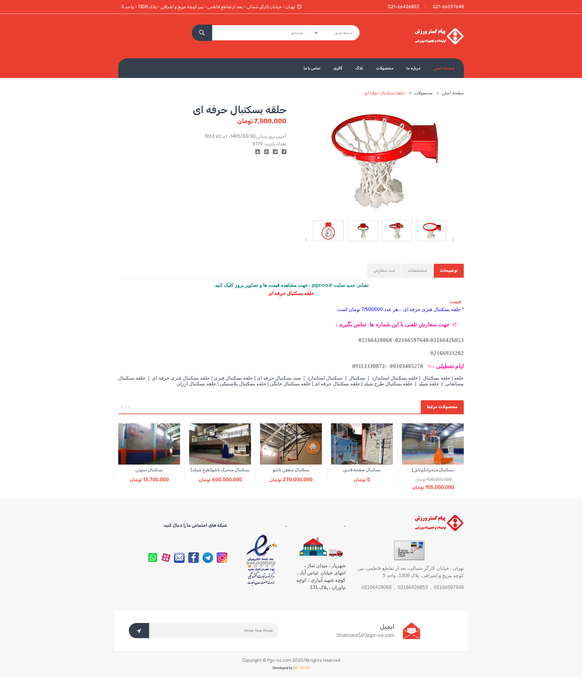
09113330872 (368, 366)
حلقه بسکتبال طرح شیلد (388, 383)
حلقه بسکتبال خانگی (290, 383)
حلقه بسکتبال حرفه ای (337, 383)
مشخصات (417, 270)
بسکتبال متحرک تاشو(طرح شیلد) (220, 469)
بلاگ (359, 68)
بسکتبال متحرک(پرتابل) (433, 469)
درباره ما (413, 68)
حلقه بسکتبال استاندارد (395, 378)
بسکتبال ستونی (149, 469)
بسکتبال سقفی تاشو (291, 469)
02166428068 (375, 340)
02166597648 (412, 340)
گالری (338, 68)
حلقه (459, 378)
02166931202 (447, 353)
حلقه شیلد (429, 383)
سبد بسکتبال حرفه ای (279, 378)
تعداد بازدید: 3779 (269, 144)
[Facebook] (284, 151)
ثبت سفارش (384, 270)
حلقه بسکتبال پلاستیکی (242, 383)
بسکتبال (357, 378)
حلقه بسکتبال (436, 378)
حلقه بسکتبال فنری (233, 378)
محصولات (384, 68)
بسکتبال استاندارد (325, 378)
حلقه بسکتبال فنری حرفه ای (180, 378)
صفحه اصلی (444, 68)
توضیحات (449, 270)
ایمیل (387, 626)
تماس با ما (312, 68)
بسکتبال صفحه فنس (362, 469)
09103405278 (406, 366)
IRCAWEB (301, 668)
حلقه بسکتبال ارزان (197, 383)
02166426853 (447, 340)
